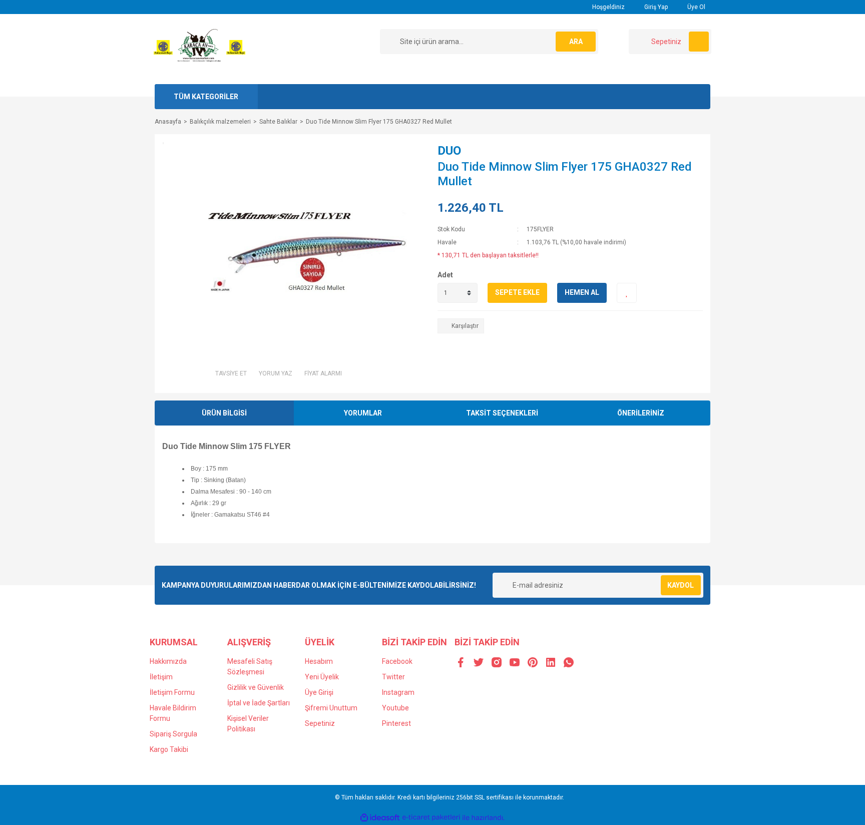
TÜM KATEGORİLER (206, 97)
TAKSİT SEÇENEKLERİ (502, 413)
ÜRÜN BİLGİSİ (224, 413)
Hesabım (319, 661)
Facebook (397, 661)
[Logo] (199, 48)
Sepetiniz (320, 723)
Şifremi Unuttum (331, 708)
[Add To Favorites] (627, 293)
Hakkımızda (168, 661)
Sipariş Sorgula (173, 734)
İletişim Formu (172, 692)
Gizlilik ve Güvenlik (255, 687)
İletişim (161, 677)
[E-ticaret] (431, 817)
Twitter (393, 677)
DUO (449, 151)
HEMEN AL (582, 292)
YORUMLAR (363, 413)
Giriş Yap (655, 7)
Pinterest (396, 723)
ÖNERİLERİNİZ (640, 413)
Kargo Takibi (169, 749)
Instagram (398, 692)
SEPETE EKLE (517, 292)
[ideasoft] (380, 817)
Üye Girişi (319, 692)
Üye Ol (695, 7)
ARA (576, 42)
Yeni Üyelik (322, 677)
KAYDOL (680, 585)
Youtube (395, 708)
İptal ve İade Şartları (258, 703)
